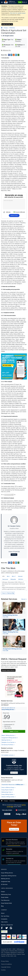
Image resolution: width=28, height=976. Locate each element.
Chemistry (12, 27)
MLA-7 (14, 576)
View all (23, 599)
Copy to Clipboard (7, 593)
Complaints (4, 919)
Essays (6, 27)
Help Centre (4, 922)
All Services (4, 884)
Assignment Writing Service (9, 737)
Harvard (20, 576)
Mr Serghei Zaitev (8, 35)
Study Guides (4, 897)
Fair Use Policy (5, 916)
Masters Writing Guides (8, 796)
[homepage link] (2, 27)
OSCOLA (20, 579)
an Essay (14, 731)
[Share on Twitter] (11, 55)
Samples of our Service (8, 742)
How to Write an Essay (8, 787)
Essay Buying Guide (6, 903)
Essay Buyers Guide (7, 789)
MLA (8, 576)
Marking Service (6, 740)
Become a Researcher (7, 925)
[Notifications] (24, 2)
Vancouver (5, 579)
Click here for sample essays (17, 13)
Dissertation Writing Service (8, 875)
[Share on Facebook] (9, 55)
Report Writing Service (8, 735)
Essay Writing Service (7, 873)
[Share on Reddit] (14, 55)
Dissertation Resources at (12, 784)
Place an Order (14, 829)
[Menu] (2, 2)
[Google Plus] (11, 928)
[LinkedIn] (6, 928)
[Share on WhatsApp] (18, 55)
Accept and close (6, 24)
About (2, 913)
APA (3, 576)
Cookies (3, 970)
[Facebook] (2, 928)
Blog (2, 906)
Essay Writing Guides (7, 794)
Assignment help (5, 881)
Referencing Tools (7, 792)
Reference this (7, 50)
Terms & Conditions (6, 964)
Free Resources (5, 900)
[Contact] (23, 2)
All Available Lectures (8, 755)
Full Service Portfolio (7, 744)
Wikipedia (13, 579)
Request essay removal (8, 670)
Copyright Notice (5, 967)
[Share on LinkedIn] (16, 55)
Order (19, 2)
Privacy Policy (5, 961)
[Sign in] (26, 2)
